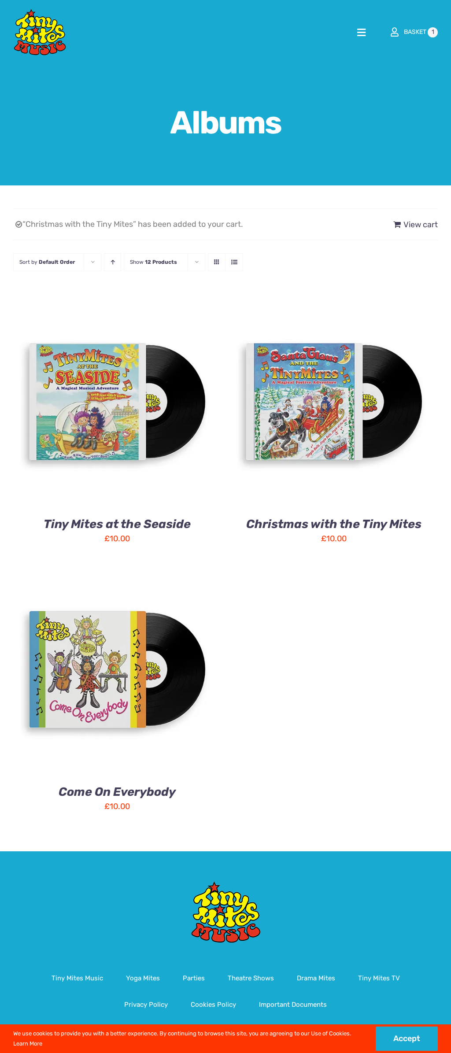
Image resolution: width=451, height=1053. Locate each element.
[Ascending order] (112, 262)
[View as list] (234, 262)
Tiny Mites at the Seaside (117, 524)
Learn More (27, 1043)
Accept (406, 1038)
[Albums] (334, 402)
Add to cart (88, 403)
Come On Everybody (117, 792)
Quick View (148, 403)
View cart (420, 224)
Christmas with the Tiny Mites (333, 524)
